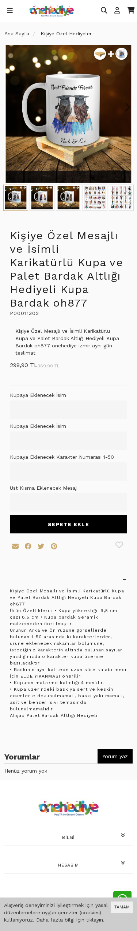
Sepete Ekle (68, 524)
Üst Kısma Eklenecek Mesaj (43, 488)
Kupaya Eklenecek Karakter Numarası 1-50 (62, 457)
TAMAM (122, 907)
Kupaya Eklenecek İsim (38, 395)
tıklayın (94, 920)
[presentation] (10, 107)
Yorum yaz (115, 756)
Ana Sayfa (16, 33)
